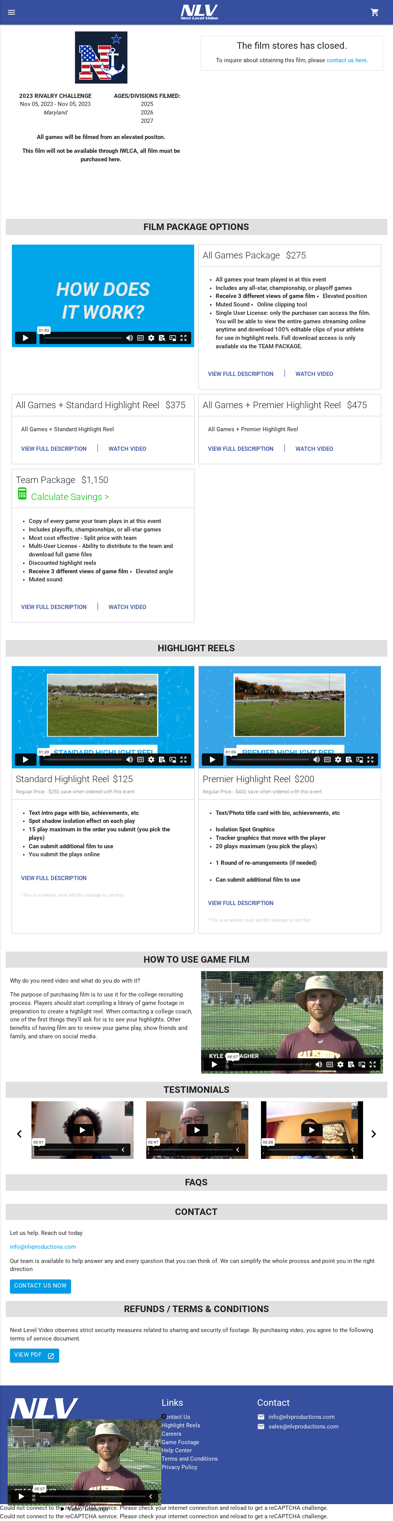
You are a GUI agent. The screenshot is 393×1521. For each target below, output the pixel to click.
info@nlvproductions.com (43, 1247)
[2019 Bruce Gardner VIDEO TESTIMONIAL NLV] (197, 1130)
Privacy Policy (179, 1467)
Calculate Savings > (70, 497)
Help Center (177, 1450)
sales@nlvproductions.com (304, 1426)
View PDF (34, 1356)
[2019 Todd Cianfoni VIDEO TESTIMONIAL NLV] (311, 1130)
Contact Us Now (40, 1286)
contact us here (347, 60)
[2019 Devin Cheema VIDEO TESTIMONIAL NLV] (82, 1130)
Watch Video (314, 374)
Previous (19, 1134)
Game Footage (180, 1442)
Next (374, 1134)
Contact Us (176, 1417)
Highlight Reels (181, 1425)
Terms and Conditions (190, 1459)
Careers (172, 1434)
